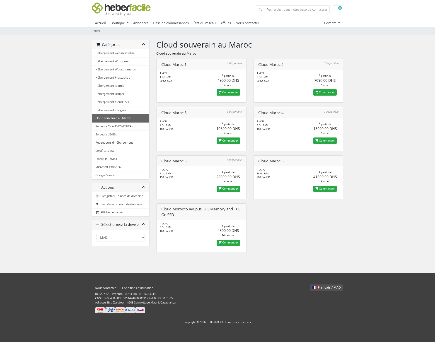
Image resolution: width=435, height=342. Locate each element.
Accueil (100, 23)
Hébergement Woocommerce (115, 69)
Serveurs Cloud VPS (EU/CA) (114, 126)
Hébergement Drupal (109, 94)
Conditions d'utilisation (137, 288)
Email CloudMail (106, 159)
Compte (330, 23)
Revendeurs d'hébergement (114, 143)
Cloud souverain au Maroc (113, 118)
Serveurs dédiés (106, 134)
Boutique (118, 23)
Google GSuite (104, 175)
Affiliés (225, 23)
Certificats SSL (104, 151)
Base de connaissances (171, 23)
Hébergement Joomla (109, 86)
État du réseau (204, 23)
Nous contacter (247, 23)
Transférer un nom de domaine (120, 204)
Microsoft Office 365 (108, 167)
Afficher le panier (111, 212)
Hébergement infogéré (110, 110)
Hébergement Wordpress (112, 61)
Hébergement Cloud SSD (112, 102)
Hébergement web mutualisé (115, 53)
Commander (230, 92)
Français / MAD (329, 287)
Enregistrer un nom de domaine (121, 196)
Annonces (140, 23)
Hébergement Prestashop (112, 77)
